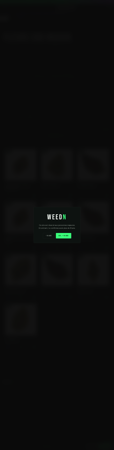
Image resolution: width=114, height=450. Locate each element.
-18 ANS (49, 236)
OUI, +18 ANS (64, 236)
